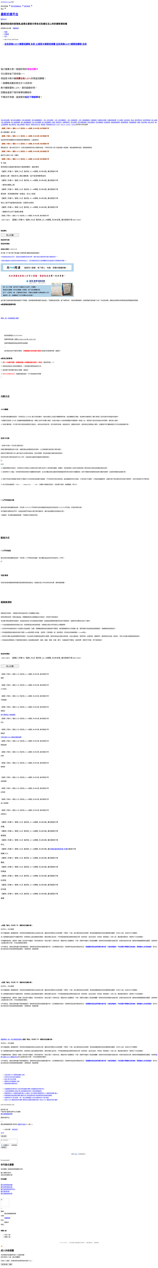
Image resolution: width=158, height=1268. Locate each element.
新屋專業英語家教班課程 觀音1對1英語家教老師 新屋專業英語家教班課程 (28, 1095)
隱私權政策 (89, 1242)
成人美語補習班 (26, 122)
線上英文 (151, 122)
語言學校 (144, 122)
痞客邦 (20, 1124)
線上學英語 (21, 124)
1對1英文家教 (5, 120)
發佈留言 (3, 1147)
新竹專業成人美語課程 (8, 714)
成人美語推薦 (15, 122)
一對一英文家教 (48, 120)
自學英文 (59, 122)
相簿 (5, 32)
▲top (2, 1132)
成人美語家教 (5, 122)
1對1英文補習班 (16, 120)
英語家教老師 (115, 122)
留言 (23, 1124)
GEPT (58, 124)
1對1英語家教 (26, 120)
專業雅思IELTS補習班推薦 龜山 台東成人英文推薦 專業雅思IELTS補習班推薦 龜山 (31, 1093)
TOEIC (68, 124)
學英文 (28, 124)
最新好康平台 (9, 14)
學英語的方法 (50, 124)
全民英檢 (127, 120)
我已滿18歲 (4, 1264)
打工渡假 (120, 120)
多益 (132, 120)
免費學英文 (66, 122)
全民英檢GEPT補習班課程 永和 (14, 1075)
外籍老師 (94, 120)
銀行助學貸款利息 (6, 1187)
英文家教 (74, 122)
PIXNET (65, 1242)
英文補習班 (99, 122)
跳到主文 (4, 19)
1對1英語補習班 (37, 120)
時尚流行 (15, 1129)
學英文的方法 (35, 124)
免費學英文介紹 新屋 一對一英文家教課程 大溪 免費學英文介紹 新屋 (26, 1097)
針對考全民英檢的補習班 (12, 1077)
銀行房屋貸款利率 (6, 1193)
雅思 (138, 122)
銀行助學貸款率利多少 (8, 1189)
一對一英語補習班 (84, 120)
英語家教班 (124, 122)
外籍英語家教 (111, 120)
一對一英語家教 (72, 120)
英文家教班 (91, 122)
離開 (10, 1264)
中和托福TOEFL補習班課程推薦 (11, 737)
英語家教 (107, 122)
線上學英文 (12, 124)
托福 (53, 122)
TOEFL (73, 124)
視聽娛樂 (16, 28)
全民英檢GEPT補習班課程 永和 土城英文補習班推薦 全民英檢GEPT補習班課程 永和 (45, 44)
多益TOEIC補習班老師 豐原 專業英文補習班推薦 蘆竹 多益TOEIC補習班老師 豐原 (30, 1100)
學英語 (43, 124)
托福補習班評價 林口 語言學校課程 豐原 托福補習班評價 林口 (24, 1089)
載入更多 (3, 1136)
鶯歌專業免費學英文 (11, 1083)
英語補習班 (132, 122)
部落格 (6, 34)
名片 (5, 36)
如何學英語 (146, 120)
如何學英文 (138, 120)
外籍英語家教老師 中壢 (58, 849)
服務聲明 (96, 1242)
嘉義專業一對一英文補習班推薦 (11, 1039)
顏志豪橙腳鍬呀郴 (6, 1114)
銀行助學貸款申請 (6, 1185)
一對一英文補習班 (60, 120)
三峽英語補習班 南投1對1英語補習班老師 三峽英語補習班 (23, 1091)
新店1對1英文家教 (10, 1079)
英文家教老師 (82, 122)
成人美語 (154, 120)
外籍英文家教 (102, 120)
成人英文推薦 (36, 122)
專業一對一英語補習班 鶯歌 (10, 318)
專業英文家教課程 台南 (11, 1081)
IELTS (63, 124)
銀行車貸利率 (5, 1191)
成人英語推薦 (46, 122)
